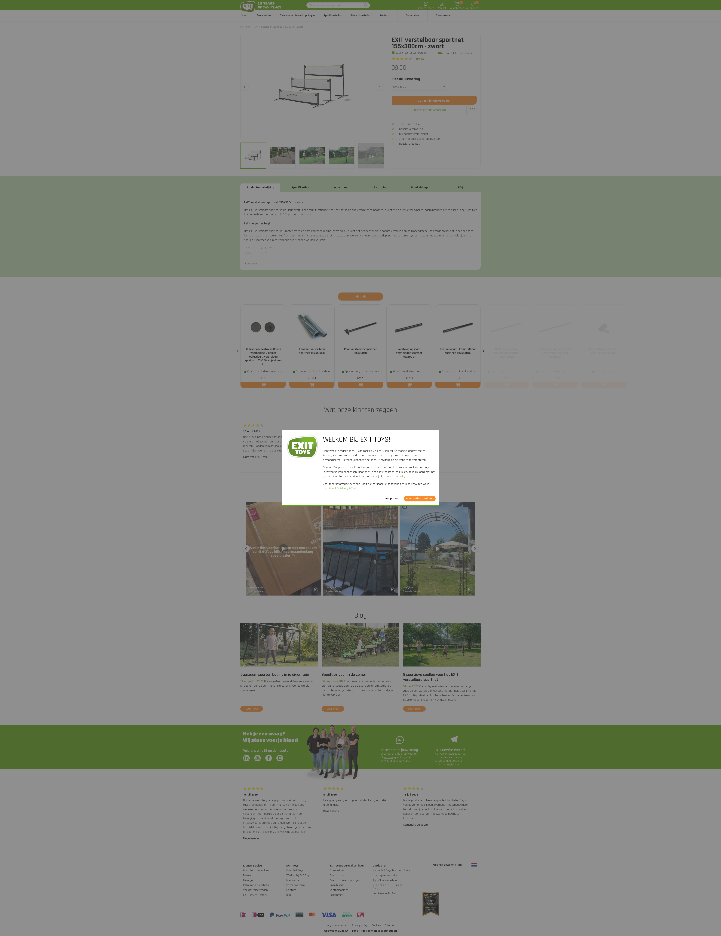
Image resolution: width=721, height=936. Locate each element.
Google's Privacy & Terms (344, 489)
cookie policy (397, 477)
